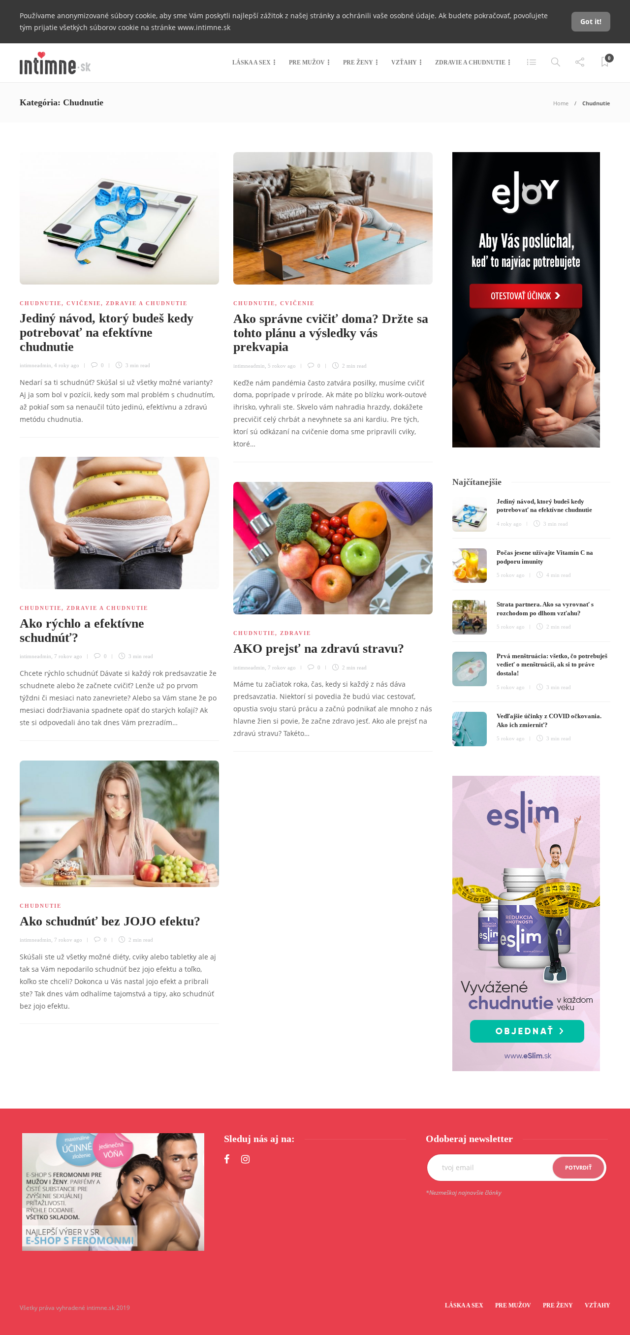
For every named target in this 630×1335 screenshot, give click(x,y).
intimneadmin (35, 365)
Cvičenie (83, 303)
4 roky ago (66, 365)
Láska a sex (251, 62)
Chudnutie (41, 303)
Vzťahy (404, 62)
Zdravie (295, 633)
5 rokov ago (282, 366)
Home (560, 103)
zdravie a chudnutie (147, 303)
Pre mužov (307, 62)
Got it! (590, 21)
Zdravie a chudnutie (470, 62)
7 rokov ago (68, 656)
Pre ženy (358, 62)
